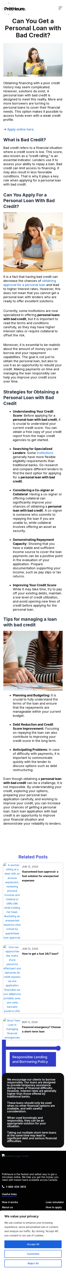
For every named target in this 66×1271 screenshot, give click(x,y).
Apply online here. (20, 129)
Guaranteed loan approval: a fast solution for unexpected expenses (40, 876)
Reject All (33, 1263)
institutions (45, 453)
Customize (33, 1253)
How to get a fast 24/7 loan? (40, 953)
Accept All (33, 1244)
